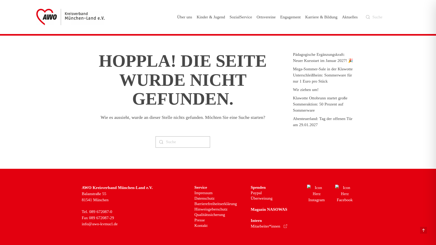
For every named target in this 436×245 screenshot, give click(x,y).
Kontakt (201, 225)
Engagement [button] (290, 17)
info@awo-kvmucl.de (100, 224)
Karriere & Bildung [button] (321, 17)
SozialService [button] (241, 17)
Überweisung (261, 198)
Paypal (256, 193)
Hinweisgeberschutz (211, 209)
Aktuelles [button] (350, 17)
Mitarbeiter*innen (265, 226)
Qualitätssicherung (209, 214)
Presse (199, 220)
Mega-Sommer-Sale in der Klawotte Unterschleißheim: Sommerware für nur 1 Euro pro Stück (323, 75)
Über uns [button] (184, 17)
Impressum (203, 193)
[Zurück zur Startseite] (71, 17)
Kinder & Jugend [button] (211, 17)
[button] (423, 230)
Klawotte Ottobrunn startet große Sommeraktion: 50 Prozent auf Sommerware (320, 104)
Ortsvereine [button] (266, 17)
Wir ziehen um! (306, 89)
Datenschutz (204, 198)
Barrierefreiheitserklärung (215, 203)
